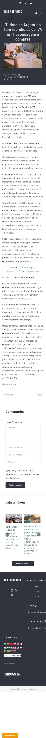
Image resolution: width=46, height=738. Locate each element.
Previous (8, 394)
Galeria (16, 518)
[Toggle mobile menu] (41, 13)
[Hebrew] (5, 647)
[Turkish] (14, 651)
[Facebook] (8, 590)
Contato (36, 591)
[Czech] (14, 644)
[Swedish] (11, 651)
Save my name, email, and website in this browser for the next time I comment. (23, 474)
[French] (21, 644)
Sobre (36, 587)
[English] (17, 644)
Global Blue (19, 355)
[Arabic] (5, 644)
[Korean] (17, 647)
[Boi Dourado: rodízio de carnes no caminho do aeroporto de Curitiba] (14, 518)
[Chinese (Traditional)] (11, 644)
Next (39, 394)
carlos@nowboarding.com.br (35, 628)
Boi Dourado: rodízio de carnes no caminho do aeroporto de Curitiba (10, 518)
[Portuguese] (5, 651)
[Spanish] (8, 651)
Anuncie (36, 596)
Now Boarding (13, 74)
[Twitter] (16, 590)
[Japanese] (14, 647)
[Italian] (11, 647)
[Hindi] (8, 647)
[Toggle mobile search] (36, 13)
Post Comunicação (30, 689)
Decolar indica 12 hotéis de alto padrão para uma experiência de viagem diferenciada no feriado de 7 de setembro (29, 518)
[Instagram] (12, 590)
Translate (11, 663)
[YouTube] (12, 595)
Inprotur (13, 384)
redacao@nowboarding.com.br (35, 612)
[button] (7, 534)
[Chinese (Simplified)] (8, 644)
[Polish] (21, 647)
